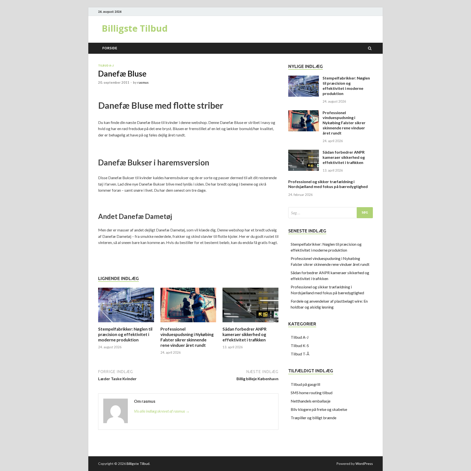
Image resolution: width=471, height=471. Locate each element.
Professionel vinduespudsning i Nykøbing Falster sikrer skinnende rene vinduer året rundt (187, 337)
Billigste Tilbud (135, 28)
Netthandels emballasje (310, 401)
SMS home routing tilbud (311, 392)
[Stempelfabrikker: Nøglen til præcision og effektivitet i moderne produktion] (126, 323)
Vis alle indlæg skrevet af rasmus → (162, 411)
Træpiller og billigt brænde (313, 417)
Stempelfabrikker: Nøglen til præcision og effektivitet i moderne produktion (125, 334)
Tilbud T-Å (300, 353)
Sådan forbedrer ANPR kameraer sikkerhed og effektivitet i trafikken (244, 334)
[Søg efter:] (330, 212)
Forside (109, 48)
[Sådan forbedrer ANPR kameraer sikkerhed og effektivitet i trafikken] (250, 323)
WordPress (364, 463)
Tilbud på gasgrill (305, 384)
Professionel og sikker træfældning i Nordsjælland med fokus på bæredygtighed (328, 184)
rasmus (143, 82)
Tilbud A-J (106, 65)
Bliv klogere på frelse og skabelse (319, 409)
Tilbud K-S (300, 345)
